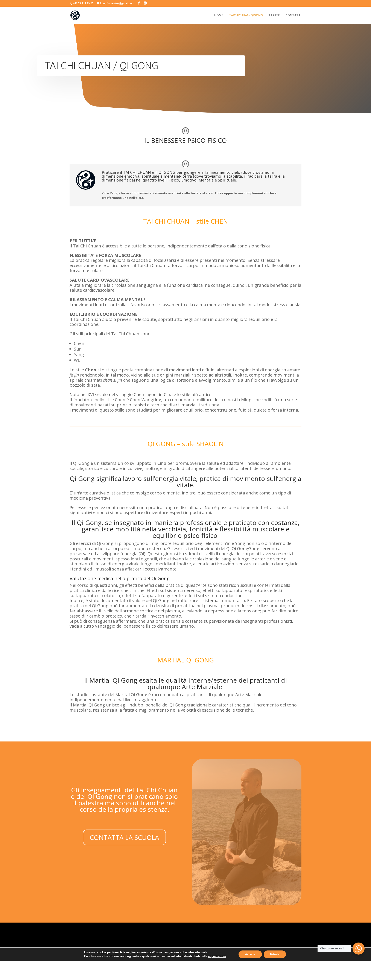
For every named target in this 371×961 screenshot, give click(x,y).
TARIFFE (274, 15)
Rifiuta (275, 954)
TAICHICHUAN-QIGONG (246, 15)
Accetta (250, 954)
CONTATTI (293, 15)
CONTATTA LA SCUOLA (124, 837)
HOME (218, 15)
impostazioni (217, 956)
